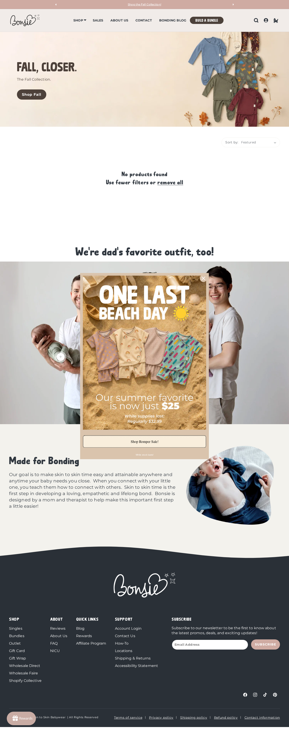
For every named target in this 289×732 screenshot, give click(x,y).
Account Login (128, 628)
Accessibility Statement (136, 666)
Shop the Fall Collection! (144, 4)
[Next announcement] (233, 4)
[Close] (203, 278)
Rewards (84, 636)
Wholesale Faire (23, 673)
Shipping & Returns (133, 658)
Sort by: (231, 142)
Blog (80, 628)
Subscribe (265, 644)
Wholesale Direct (24, 666)
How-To (122, 643)
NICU (55, 651)
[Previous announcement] (56, 4)
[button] (79, 20)
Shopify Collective (25, 680)
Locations (124, 651)
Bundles (16, 636)
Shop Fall (31, 95)
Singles (15, 628)
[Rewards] (21, 718)
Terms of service (128, 718)
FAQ (54, 643)
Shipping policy (193, 718)
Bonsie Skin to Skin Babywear (43, 717)
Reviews (57, 628)
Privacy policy (161, 718)
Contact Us (125, 636)
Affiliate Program (91, 643)
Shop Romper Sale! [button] (144, 441)
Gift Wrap (17, 658)
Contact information (262, 718)
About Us (58, 636)
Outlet (15, 643)
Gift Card (17, 651)
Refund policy (226, 718)
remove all (170, 182)
